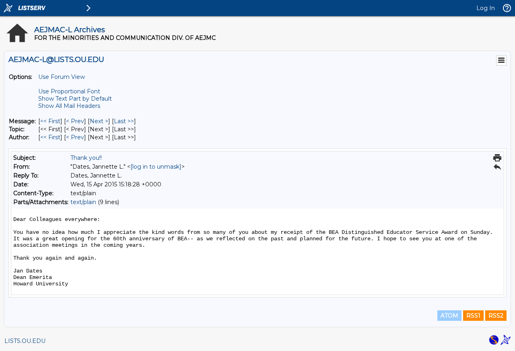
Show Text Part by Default (75, 98)
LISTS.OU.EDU (24, 341)
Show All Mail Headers (69, 105)
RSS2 (495, 315)
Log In (485, 8)
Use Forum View (61, 77)
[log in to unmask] (155, 166)
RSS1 (473, 315)
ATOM (449, 315)
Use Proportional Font (69, 91)
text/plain (83, 202)
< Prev (75, 121)
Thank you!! (86, 157)
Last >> (124, 121)
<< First (50, 121)
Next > (99, 121)
